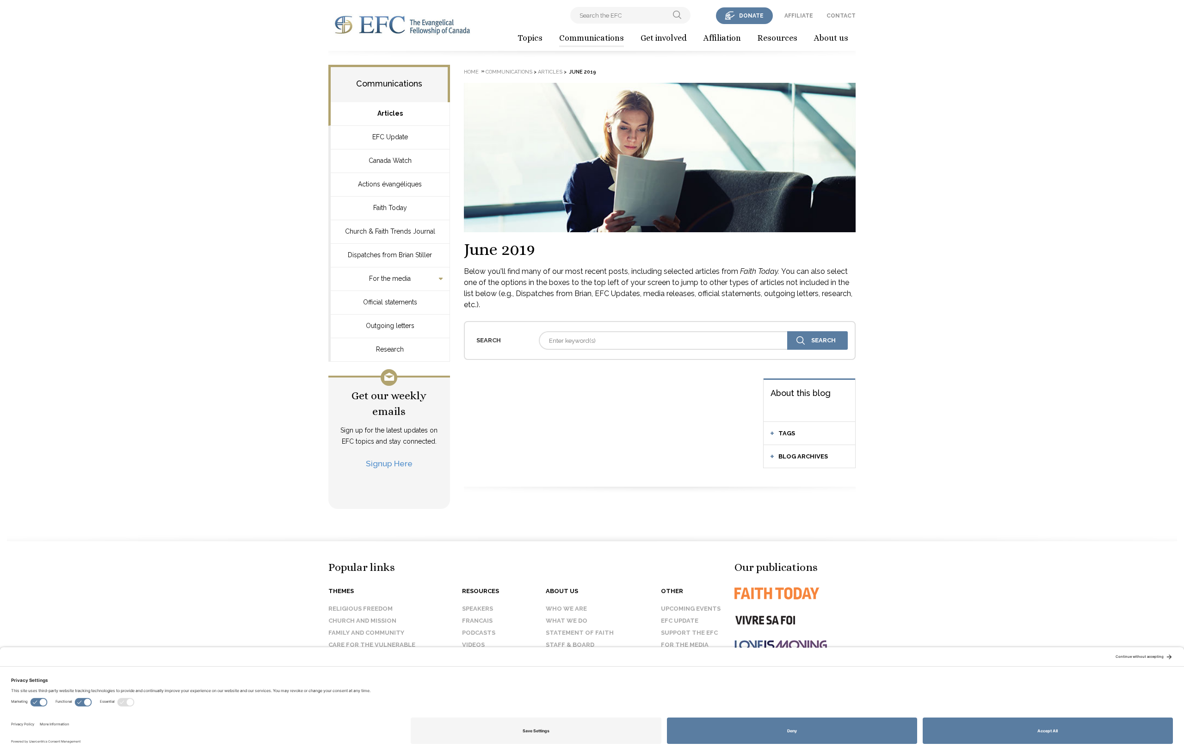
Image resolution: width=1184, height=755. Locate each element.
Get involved (664, 38)
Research (390, 349)
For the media (390, 278)
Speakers (477, 608)
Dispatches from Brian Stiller (390, 255)
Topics (530, 38)
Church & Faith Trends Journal (390, 231)
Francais (477, 620)
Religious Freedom (360, 608)
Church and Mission (362, 620)
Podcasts (478, 632)
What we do (566, 620)
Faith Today (390, 207)
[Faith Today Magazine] (795, 593)
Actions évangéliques (390, 184)
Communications (591, 38)
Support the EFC (689, 632)
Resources (777, 38)
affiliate (798, 15)
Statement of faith (580, 632)
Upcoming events (691, 608)
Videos (473, 644)
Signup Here (389, 463)
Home (471, 72)
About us (831, 38)
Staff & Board (570, 644)
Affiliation (722, 38)
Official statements (390, 302)
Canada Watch (390, 160)
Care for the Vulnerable (371, 644)
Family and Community (366, 632)
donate (751, 15)
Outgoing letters (390, 325)
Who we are (566, 608)
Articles (390, 113)
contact (841, 15)
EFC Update (390, 137)
